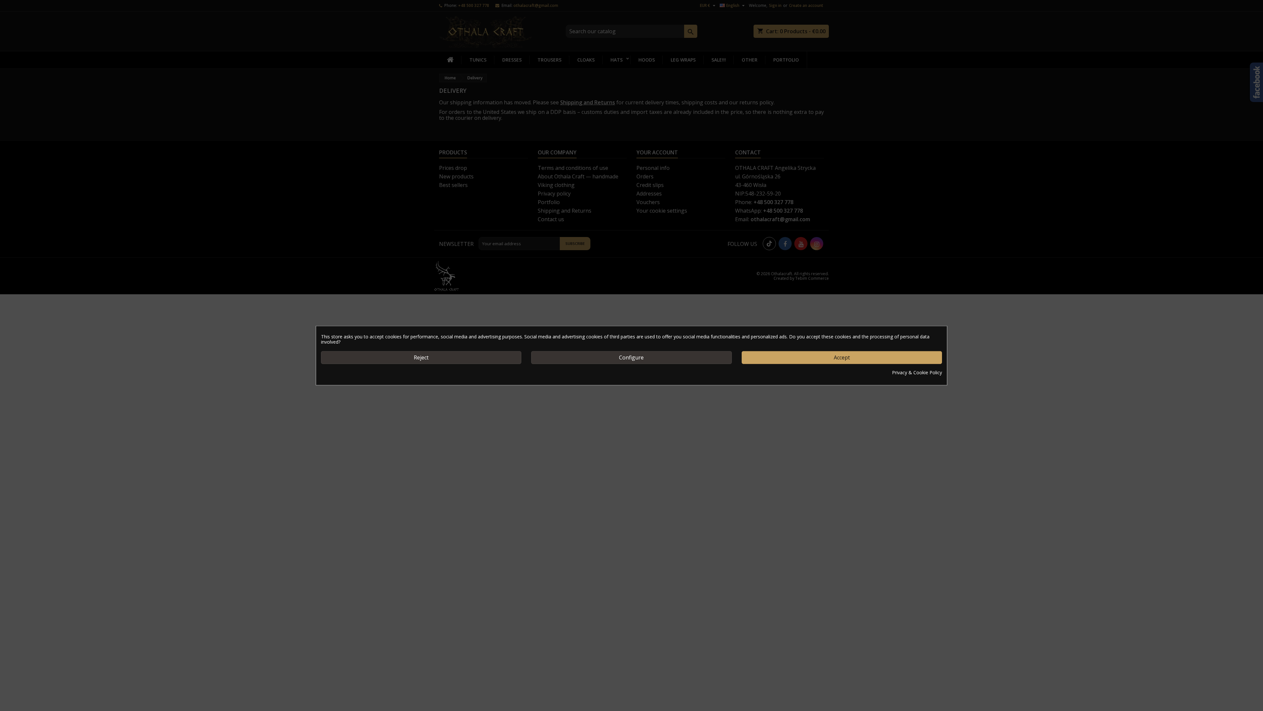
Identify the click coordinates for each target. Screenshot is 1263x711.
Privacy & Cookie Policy (917, 372)
